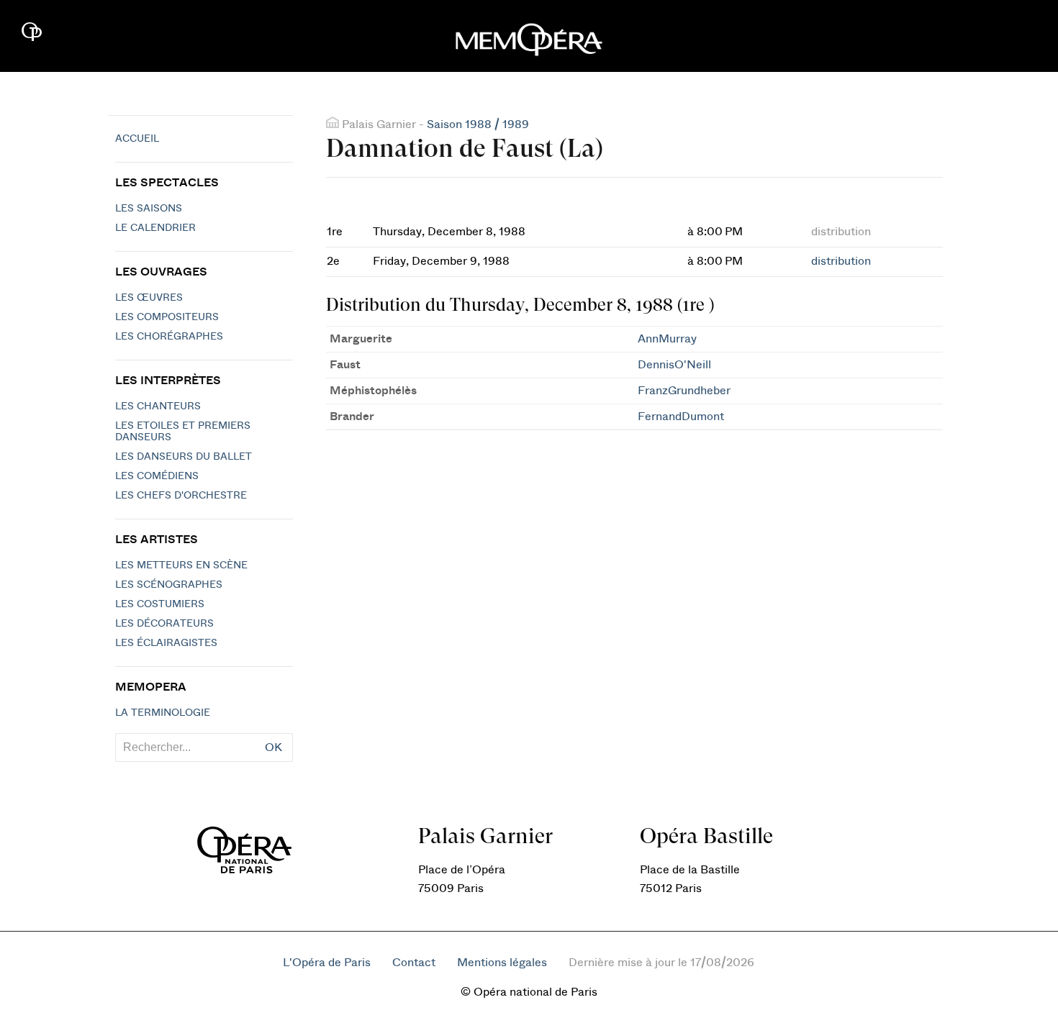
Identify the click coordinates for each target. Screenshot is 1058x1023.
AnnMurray (667, 339)
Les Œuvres (149, 298)
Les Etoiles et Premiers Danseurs (182, 431)
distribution (841, 261)
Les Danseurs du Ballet (183, 457)
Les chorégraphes (169, 337)
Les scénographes (168, 585)
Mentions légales (502, 962)
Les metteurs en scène (181, 565)
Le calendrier (155, 228)
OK (273, 747)
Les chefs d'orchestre (181, 496)
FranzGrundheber (684, 390)
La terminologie (162, 713)
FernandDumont (681, 416)
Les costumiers (159, 604)
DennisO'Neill (674, 364)
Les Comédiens (157, 476)
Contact (413, 962)
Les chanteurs (158, 406)
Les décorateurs (164, 624)
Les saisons (148, 209)
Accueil (137, 139)
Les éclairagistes (166, 643)
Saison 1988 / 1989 (478, 124)
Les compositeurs (167, 317)
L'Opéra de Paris (327, 962)
